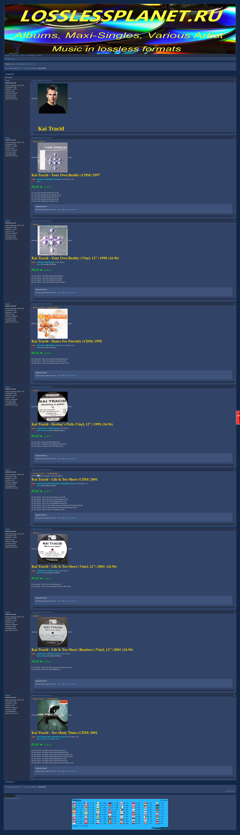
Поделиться (35, 81)
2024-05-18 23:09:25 (45, 221)
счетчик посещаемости (11, 798)
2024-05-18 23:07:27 (45, 81)
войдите (59, 209)
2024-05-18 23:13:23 (45, 529)
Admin (7, 81)
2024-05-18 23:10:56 (45, 304)
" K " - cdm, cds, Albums (28, 68)
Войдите (18, 64)
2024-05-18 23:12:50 (45, 470)
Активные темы (10, 59)
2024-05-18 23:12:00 (45, 387)
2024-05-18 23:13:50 (45, 612)
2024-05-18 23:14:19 (45, 695)
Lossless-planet (12, 68)
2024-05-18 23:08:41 (45, 138)
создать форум (230, 791)
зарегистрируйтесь (30, 64)
